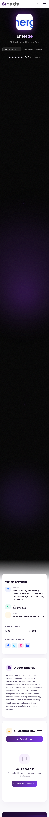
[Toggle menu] (44, 4)
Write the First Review (26, 784)
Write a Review (26, 739)
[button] (24, 57)
